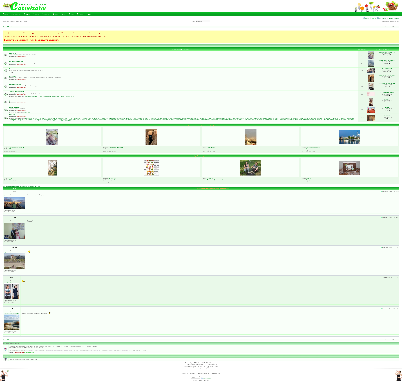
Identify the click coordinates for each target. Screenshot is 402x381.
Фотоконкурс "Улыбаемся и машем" (235, 118)
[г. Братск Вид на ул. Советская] (14, 268)
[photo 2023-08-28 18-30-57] (371, 96)
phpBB (193, 366)
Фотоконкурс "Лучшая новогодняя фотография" (212, 118)
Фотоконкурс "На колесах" (280, 119)
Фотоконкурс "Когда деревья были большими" (223, 119)
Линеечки (80, 14)
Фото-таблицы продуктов (67, 96)
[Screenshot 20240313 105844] (371, 89)
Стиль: (194, 21)
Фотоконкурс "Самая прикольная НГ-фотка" (327, 119)
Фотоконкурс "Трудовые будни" (117, 118)
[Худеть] (371, 112)
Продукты (27, 14)
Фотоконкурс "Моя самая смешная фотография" (26, 120)
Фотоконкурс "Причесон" (339, 118)
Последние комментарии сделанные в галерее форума (21, 186)
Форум (88, 14)
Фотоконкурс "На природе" (101, 118)
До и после (12, 101)
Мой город (12, 53)
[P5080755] (250, 175)
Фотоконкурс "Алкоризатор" (264, 119)
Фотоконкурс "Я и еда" (309, 119)
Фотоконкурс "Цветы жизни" (294, 119)
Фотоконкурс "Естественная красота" (83, 118)
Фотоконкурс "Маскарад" (92, 119)
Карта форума (215, 373)
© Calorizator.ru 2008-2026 (201, 380)
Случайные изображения (201, 156)
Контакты (185, 373)
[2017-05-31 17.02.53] (14, 238)
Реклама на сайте (203, 373)
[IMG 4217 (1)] (250, 144)
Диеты (64, 14)
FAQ (384, 18)
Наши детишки (13, 69)
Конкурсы (12, 115)
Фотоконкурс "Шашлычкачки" (26, 119)
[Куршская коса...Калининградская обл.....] (11, 329)
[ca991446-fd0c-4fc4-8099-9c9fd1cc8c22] (371, 81)
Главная (5, 14)
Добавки (55, 14)
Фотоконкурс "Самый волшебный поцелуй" (199, 119)
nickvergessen (213, 363)
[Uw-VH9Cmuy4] (151, 175)
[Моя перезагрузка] (11, 298)
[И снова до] (371, 105)
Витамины (46, 14)
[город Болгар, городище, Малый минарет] (371, 66)
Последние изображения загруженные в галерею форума (201, 125)
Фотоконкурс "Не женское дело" (151, 118)
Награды (390, 18)
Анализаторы (16, 14)
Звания (397, 18)
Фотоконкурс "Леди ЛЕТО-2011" (60, 119)
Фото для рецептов (55, 96)
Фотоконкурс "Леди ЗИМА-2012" (190, 118)
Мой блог (373, 18)
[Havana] (14, 208)
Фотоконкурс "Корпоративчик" (77, 119)
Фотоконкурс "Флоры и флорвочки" (178, 119)
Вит (380, 18)
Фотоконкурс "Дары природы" (47, 118)
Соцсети (192, 373)
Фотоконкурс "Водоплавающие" (42, 119)
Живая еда (27, 112)
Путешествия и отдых (16, 61)
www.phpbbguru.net (211, 364)
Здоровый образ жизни (16, 91)
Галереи (367, 18)
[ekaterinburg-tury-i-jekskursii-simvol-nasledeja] (349, 143)
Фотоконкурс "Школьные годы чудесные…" (320, 118)
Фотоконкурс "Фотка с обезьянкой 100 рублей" (155, 119)
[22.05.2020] (371, 120)
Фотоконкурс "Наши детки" (252, 118)
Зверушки (12, 76)
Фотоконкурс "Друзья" (266, 118)
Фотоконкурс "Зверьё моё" (46, 120)
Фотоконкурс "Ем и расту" (32, 118)
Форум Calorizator (8, 26)
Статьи (71, 14)
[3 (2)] (52, 175)
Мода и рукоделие (15, 84)
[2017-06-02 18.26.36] (371, 73)
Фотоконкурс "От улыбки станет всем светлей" (112, 119)
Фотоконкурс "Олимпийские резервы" (247, 119)
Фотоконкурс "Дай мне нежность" (281, 118)
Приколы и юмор (14, 107)
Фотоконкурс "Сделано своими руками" (170, 118)
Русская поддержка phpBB (201, 368)
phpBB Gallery (196, 363)
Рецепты (36, 14)
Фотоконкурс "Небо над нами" (134, 118)
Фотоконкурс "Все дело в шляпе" (134, 119)
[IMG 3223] (349, 174)
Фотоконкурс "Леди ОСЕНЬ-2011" (300, 118)
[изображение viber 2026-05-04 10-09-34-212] (371, 58)
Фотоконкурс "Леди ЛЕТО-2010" (62, 120)
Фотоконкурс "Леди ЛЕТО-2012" (64, 118)
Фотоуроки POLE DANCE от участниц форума (37, 96)
